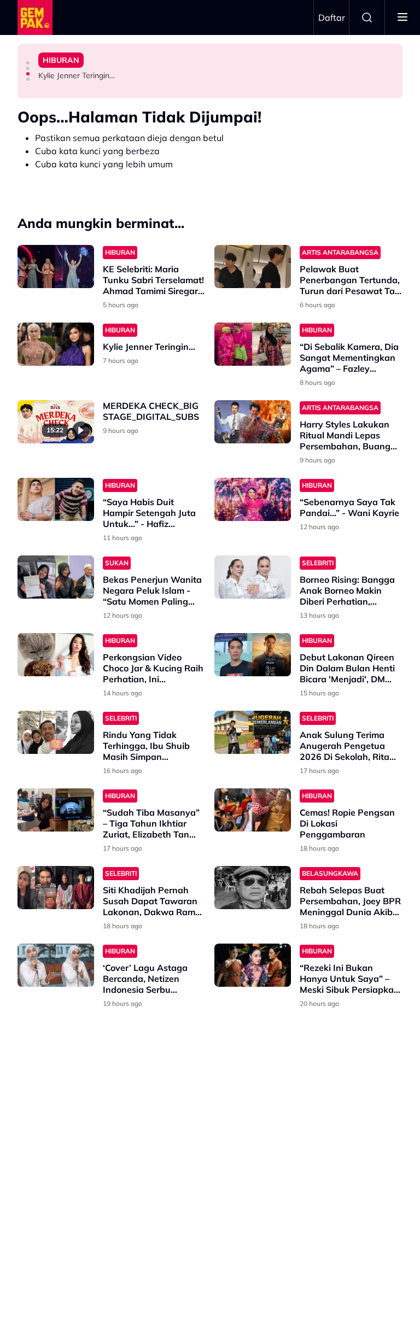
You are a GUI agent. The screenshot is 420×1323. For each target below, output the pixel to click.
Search (366, 17)
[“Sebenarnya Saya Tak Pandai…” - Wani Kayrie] (252, 499)
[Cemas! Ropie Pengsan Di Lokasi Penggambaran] (252, 810)
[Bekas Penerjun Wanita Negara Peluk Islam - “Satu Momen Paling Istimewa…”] (56, 577)
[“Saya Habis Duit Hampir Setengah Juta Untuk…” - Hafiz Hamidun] (56, 499)
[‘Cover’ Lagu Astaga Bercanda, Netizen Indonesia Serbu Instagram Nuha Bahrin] (56, 965)
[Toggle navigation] (402, 17)
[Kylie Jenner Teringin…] (56, 344)
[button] (28, 63)
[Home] (35, 17)
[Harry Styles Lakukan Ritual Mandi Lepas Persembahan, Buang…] (252, 421)
